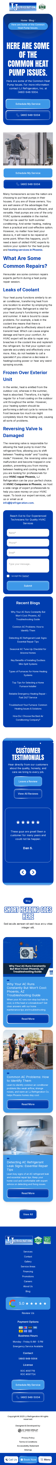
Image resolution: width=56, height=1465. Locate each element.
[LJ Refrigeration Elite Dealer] (22, 7)
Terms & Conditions (28, 1442)
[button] (45, 1459)
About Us (28, 1286)
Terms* (25, 576)
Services (28, 1251)
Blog (31, 20)
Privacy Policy (28, 1438)
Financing (28, 1271)
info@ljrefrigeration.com (18, 502)
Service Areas (28, 1266)
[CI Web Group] (28, 1430)
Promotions (28, 1276)
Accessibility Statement (28, 1446)
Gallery (28, 1261)
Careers (28, 1281)
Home (24, 20)
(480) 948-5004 (28, 1358)
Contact (28, 1256)
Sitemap (28, 1450)
